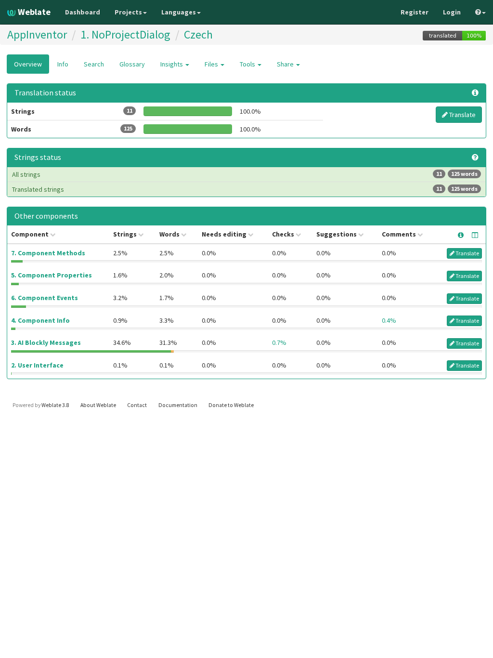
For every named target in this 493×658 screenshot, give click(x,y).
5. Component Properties (51, 275)
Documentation (177, 405)
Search (94, 64)
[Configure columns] (475, 235)
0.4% (389, 320)
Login (452, 12)
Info (62, 64)
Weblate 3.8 (55, 405)
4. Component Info (40, 320)
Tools (248, 64)
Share (286, 64)
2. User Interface (37, 365)
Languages (178, 12)
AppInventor (37, 34)
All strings (245, 174)
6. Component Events (44, 297)
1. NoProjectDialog (125, 34)
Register (414, 12)
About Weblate (98, 405)
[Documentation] (475, 157)
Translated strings (245, 189)
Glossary (132, 64)
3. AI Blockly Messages (46, 342)
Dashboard (82, 12)
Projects (128, 12)
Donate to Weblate (231, 405)
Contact (137, 405)
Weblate (33, 11)
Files (212, 64)
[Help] (480, 12)
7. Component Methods (48, 253)
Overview (28, 64)
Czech (198, 34)
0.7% (279, 342)
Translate (462, 114)
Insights (172, 64)
